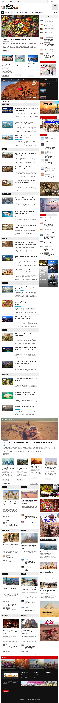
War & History (23, 674)
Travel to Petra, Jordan (51, 83)
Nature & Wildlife (24, 676)
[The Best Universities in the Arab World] (39, 683)
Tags (34, 676)
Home (2, 12)
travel (16, 139)
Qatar (23, 573)
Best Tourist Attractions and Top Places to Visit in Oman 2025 (28, 546)
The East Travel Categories (47, 539)
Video (46, 153)
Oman (23, 530)
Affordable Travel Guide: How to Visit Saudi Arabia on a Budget (50, 46)
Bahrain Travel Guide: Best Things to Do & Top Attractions (11, 647)
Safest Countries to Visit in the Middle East (32, 65)
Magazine (4, 1)
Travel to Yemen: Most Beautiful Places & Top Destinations (27, 632)
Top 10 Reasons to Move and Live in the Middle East (49, 178)
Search (35, 677)
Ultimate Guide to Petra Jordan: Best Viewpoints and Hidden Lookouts (50, 56)
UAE (21, 139)
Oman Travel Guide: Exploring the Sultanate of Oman (30, 569)
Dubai (19, 139)
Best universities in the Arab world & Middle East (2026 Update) (50, 469)
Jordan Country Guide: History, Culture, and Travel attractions (31, 524)
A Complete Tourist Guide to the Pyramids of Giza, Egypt (49, 249)
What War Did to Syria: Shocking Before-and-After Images (12, 525)
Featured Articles (37, 674)
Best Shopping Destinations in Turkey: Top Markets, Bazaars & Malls (24, 302)
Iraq (4, 330)
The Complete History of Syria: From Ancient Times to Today (10, 503)
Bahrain (5, 615)
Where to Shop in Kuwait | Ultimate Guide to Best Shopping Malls (11, 604)
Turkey (36, 12)
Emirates (27, 12)
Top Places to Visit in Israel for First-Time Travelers (49, 164)
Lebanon (41, 12)
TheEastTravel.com (30, 699)
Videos (18, 1)
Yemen (23, 615)
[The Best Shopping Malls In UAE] (48, 69)
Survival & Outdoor (25, 677)
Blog (11, 1)
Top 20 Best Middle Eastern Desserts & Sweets (43, 272)
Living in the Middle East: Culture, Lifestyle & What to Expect (50, 156)
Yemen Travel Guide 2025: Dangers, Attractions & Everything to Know (30, 647)
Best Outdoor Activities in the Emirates (6, 64)
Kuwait (5, 573)
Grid (32, 101)
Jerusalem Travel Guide (49, 21)
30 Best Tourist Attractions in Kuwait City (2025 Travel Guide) (49, 237)
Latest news (49, 215)
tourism (17, 290)
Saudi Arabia (20, 12)
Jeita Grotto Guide (48, 29)
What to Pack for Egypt (49, 51)
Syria (4, 487)
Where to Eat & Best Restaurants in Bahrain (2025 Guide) (10, 632)
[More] (56, 80)
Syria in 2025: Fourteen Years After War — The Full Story (12, 519)
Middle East (8, 12)
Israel (46, 12)
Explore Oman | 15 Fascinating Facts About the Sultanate (31, 562)
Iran (32, 12)
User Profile (48, 676)
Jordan (23, 487)
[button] (35, 16)
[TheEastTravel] (9, 6)
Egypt (13, 12)
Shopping (19, 306)
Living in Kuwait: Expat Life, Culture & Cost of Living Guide (12, 610)
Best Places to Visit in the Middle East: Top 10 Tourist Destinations (36, 468)
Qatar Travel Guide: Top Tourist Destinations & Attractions (30, 603)
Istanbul (23, 290)
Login (47, 674)
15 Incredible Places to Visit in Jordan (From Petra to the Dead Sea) (48, 225)
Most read (43, 215)
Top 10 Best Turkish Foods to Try (16, 40)
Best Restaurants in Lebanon (50, 25)
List (36, 101)
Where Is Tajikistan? (51, 96)
